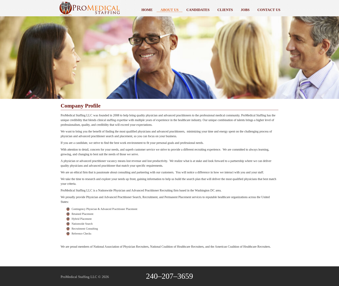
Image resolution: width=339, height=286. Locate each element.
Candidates (198, 10)
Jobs (245, 10)
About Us (169, 10)
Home (147, 10)
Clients (225, 10)
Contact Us (268, 10)
